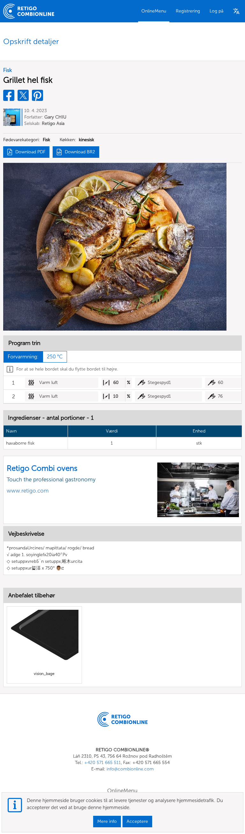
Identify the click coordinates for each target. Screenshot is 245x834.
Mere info (107, 821)
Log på (216, 11)
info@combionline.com (130, 769)
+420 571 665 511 (102, 762)
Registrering (188, 11)
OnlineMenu (153, 11)
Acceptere (137, 821)
